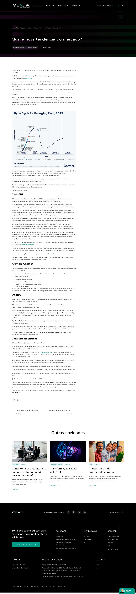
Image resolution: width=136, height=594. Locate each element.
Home (14, 28)
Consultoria (15, 464)
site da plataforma (46, 352)
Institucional (62, 6)
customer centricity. (27, 244)
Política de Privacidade (48, 586)
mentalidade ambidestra (50, 254)
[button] (18, 400)
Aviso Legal (62, 586)
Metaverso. (28, 78)
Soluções (49, 6)
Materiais (75, 6)
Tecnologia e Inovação (25, 28)
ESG (91, 464)
